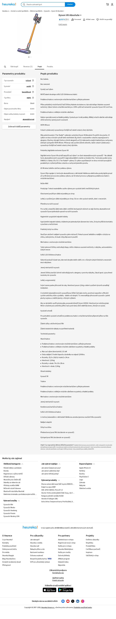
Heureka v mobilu (36, 543)
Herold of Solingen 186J (49, 499)
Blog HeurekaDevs (9, 559)
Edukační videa (63, 562)
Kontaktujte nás (58, 573)
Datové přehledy (64, 555)
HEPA (29, 98)
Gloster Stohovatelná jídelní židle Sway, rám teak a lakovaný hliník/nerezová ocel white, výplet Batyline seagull (58, 493)
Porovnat (77, 19)
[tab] (14, 66)
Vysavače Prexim (9, 513)
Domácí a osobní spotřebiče (19, 11)
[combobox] (43, 4)
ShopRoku (89, 543)
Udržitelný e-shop (92, 555)
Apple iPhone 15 (85, 468)
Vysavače (47, 11)
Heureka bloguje (8, 555)
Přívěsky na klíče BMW (11, 485)
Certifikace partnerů (93, 549)
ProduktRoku (90, 546)
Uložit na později (106, 19)
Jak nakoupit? (35, 540)
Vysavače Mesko (9, 507)
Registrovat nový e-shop (66, 543)
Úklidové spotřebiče (36, 11)
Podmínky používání (9, 546)
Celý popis (63, 24)
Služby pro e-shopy (64, 546)
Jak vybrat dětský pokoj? (50, 474)
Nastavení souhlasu (37, 552)
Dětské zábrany (9, 477)
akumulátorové (28, 119)
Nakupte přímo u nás (37, 549)
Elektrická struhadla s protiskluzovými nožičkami (20, 494)
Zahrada (82, 482)
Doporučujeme (85, 464)
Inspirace (89, 552)
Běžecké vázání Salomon (12, 488)
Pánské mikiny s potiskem (12, 468)
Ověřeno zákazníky (92, 540)
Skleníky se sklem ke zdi (12, 482)
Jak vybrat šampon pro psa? (51, 468)
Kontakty (5, 543)
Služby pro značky (64, 552)
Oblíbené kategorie (12, 464)
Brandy (6, 471)
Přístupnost (6, 565)
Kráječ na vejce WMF (48, 487)
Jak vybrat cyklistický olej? (50, 471)
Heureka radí (34, 546)
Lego (81, 480)
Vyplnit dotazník (58, 580)
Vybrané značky (10, 500)
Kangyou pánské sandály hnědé (52, 496)
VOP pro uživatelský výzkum (40, 562)
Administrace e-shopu (66, 540)
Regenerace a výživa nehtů (13, 474)
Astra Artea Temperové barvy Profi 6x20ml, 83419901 (58, 502)
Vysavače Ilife (8, 505)
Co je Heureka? (7, 540)
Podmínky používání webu (83, 607)
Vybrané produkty (49, 480)
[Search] (5, 66)
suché (29, 86)
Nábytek (82, 485)
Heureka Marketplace (65, 549)
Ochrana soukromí (36, 555)
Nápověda (61, 565)
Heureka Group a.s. (47, 607)
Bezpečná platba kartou (38, 559)
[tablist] (47, 66)
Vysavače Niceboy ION (11, 516)
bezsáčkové (26, 92)
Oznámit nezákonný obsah (11, 562)
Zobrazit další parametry (19, 126)
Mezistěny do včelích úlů (12, 480)
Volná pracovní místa (9, 549)
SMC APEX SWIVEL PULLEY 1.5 (52, 490)
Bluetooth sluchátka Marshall (14, 491)
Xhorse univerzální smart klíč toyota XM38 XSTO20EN (58, 484)
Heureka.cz (5, 11)
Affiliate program (64, 559)
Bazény (82, 474)
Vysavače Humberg (10, 510)
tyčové (28, 80)
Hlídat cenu (90, 19)
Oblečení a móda (85, 488)
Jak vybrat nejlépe (49, 464)
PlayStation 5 (84, 477)
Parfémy (82, 471)
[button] (14, 66)
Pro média (5, 552)
